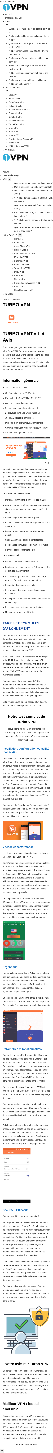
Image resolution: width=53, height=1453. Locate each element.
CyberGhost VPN (16, 102)
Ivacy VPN (13, 128)
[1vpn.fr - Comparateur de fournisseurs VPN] (15, 7)
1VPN (5, 300)
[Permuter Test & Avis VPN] (20, 235)
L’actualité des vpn (13, 18)
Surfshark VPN (15, 117)
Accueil (8, 14)
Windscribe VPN (16, 121)
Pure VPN (13, 132)
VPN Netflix (10, 150)
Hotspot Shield (15, 106)
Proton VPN (13, 143)
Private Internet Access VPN (21, 139)
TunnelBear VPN (16, 124)
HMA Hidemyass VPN (18, 146)
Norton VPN (14, 135)
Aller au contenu (7, 2)
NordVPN (12, 95)
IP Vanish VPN (15, 113)
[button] (28, 25)
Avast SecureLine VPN (19, 110)
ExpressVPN (14, 99)
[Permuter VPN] (9, 179)
